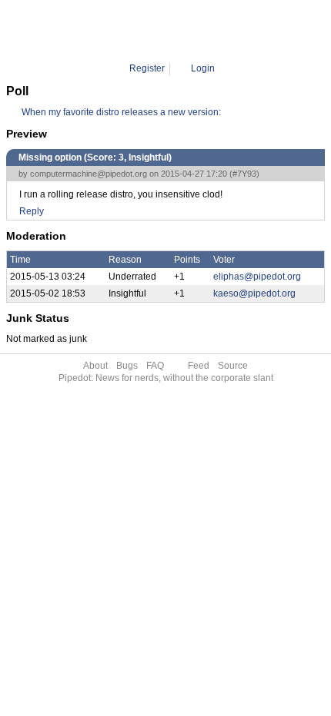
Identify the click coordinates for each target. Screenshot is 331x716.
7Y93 (217, 30)
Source (233, 365)
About (95, 365)
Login (203, 68)
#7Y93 (244, 173)
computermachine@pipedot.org (88, 173)
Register (147, 68)
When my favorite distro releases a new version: (121, 112)
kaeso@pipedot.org (254, 293)
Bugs (127, 365)
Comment (174, 30)
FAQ (155, 365)
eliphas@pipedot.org (257, 276)
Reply (31, 211)
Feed (198, 365)
